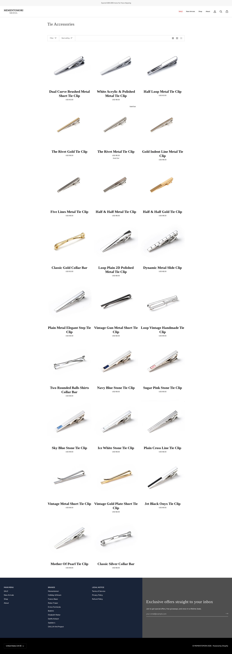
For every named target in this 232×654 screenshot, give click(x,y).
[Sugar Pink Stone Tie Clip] (163, 362)
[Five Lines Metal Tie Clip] (69, 186)
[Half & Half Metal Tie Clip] (116, 186)
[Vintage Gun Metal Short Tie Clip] (116, 302)
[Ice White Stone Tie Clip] (116, 422)
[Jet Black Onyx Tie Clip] (163, 478)
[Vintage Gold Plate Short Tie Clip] (116, 478)
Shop (6, 599)
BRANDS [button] (51, 587)
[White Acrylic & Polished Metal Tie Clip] (116, 66)
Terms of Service (98, 591)
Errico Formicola (54, 607)
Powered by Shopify (220, 646)
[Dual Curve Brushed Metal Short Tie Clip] (69, 66)
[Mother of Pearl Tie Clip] (69, 538)
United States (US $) (14, 646)
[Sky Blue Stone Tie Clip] (69, 422)
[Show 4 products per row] (182, 38)
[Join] (226, 614)
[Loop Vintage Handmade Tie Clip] (163, 302)
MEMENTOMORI (200, 646)
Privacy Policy (97, 595)
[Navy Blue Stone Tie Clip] (116, 362)
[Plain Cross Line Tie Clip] (163, 422)
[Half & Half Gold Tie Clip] (163, 186)
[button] (200, 11)
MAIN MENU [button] (9, 587)
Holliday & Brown (54, 595)
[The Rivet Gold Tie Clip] (69, 126)
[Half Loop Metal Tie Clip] (163, 66)
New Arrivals (9, 595)
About (6, 603)
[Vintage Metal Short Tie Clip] (69, 478)
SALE (6, 591)
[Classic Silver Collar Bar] (116, 538)
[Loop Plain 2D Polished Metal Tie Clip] (116, 242)
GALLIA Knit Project (56, 627)
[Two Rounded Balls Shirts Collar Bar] (69, 362)
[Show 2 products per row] (173, 38)
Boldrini (51, 611)
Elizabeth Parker (54, 615)
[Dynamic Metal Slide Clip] (163, 242)
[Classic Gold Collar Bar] (69, 242)
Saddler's (51, 623)
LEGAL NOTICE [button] (98, 587)
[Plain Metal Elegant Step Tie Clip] (69, 302)
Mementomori (53, 591)
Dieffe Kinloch (53, 619)
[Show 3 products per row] (177, 38)
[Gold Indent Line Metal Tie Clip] (163, 126)
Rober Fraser (53, 603)
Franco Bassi (53, 599)
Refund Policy (97, 599)
